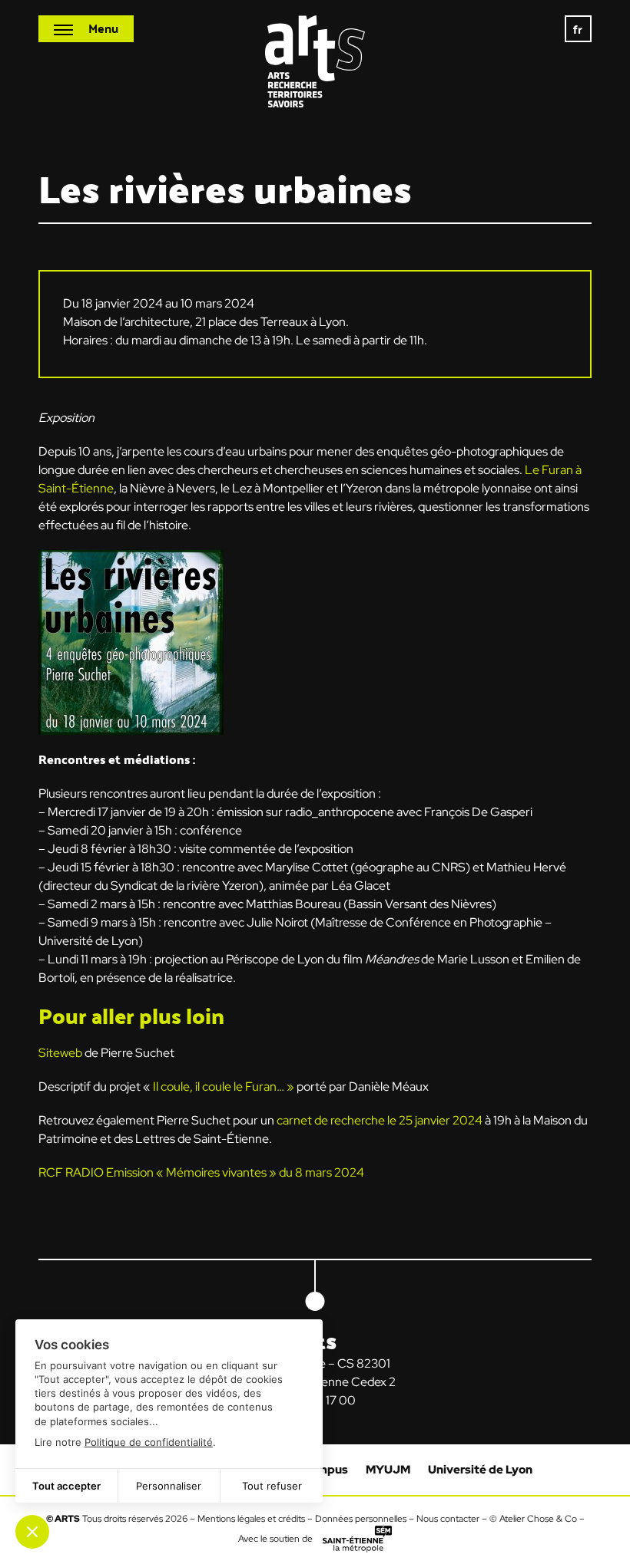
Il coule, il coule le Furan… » (223, 1086)
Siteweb (60, 1053)
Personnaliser (168, 1486)
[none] (578, 28)
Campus (324, 1469)
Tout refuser (272, 1486)
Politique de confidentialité (149, 1442)
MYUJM (388, 1469)
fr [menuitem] (578, 29)
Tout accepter (66, 1486)
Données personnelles (360, 1519)
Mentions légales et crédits (251, 1519)
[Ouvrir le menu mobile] (86, 28)
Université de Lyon (480, 1469)
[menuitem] (578, 28)
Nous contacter (447, 1519)
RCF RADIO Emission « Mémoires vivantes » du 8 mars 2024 (201, 1172)
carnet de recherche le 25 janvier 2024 (379, 1120)
